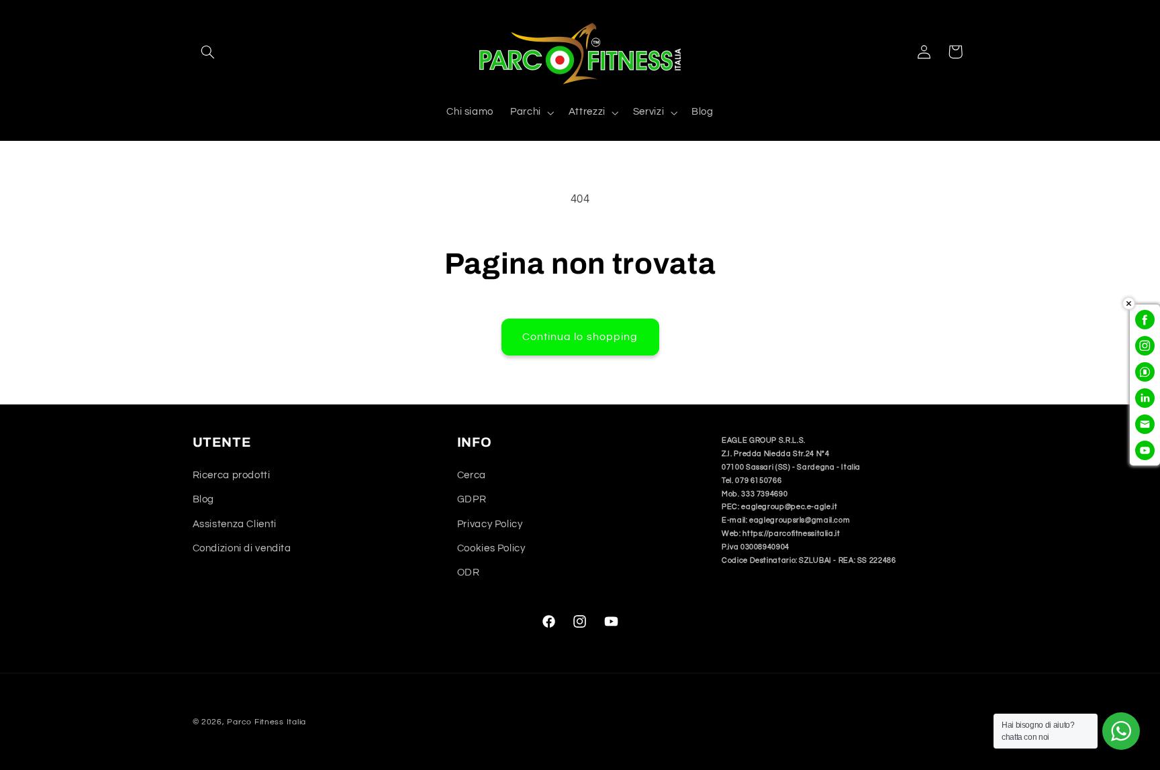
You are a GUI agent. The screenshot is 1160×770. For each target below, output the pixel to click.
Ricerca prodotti (232, 475)
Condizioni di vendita (242, 548)
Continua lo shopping (580, 336)
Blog (204, 499)
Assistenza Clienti (235, 524)
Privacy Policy (490, 524)
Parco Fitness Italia (266, 722)
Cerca (471, 475)
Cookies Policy (491, 548)
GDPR (472, 499)
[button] (208, 51)
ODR (468, 572)
